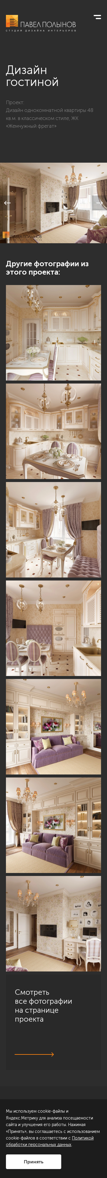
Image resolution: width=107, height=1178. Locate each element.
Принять (33, 1162)
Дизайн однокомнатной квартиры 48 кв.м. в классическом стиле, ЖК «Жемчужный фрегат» (49, 118)
